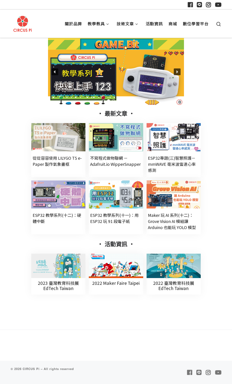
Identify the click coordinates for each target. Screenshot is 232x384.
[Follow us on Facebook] (190, 5)
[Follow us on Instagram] (208, 5)
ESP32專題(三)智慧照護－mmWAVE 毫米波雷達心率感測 (172, 164)
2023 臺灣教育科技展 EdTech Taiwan (58, 285)
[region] (116, 72)
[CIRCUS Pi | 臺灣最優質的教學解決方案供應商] (23, 22)
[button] (116, 72)
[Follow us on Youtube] (218, 5)
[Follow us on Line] (199, 5)
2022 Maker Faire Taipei (116, 283)
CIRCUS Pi (31, 369)
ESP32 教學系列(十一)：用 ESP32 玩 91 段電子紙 (114, 218)
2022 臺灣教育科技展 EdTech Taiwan (173, 285)
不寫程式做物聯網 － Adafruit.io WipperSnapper (115, 161)
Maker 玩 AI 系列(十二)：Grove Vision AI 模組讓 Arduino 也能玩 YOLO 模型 (172, 221)
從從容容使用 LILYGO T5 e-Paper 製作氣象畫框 (57, 161)
